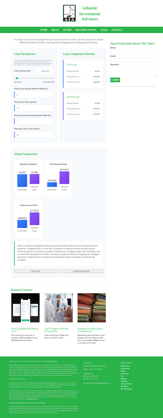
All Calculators (126, 388)
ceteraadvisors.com (32, 399)
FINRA (51, 385)
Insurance (125, 373)
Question (114, 64)
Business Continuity (39, 403)
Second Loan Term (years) (27, 128)
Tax (122, 376)
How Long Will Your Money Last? (24, 330)
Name (113, 47)
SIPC (56, 385)
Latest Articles (126, 383)
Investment (125, 368)
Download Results (81, 271)
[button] (55, 30)
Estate (123, 371)
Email (113, 56)
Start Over (35, 271)
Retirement (125, 366)
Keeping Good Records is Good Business (90, 330)
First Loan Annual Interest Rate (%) (31, 88)
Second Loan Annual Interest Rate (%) (32, 115)
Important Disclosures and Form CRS (20, 403)
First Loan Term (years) (25, 102)
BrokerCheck (53, 361)
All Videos (125, 386)
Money (123, 378)
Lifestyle (124, 381)
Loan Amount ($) (22, 70)
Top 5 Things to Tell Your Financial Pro (56, 330)
